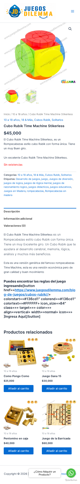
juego (44, 178)
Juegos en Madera (14, 190)
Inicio (7, 114)
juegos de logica (13, 183)
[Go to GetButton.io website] (71, 480)
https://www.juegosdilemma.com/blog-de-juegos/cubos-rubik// (39, 292)
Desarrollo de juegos (28, 178)
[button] (70, 29)
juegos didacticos (38, 186)
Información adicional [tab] (18, 218)
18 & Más (27, 120)
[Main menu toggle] (72, 11)
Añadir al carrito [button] (18, 388)
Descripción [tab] (12, 211)
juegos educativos (60, 186)
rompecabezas (35, 190)
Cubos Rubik (42, 120)
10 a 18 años (19, 114)
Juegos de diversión (61, 178)
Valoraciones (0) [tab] (15, 225)
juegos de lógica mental (38, 183)
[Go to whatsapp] (71, 473)
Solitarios (57, 120)
